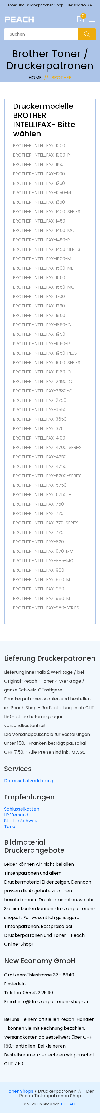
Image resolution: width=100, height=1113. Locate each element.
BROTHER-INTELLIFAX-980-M (41, 598)
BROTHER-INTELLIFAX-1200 (39, 174)
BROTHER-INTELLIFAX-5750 (40, 485)
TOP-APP (69, 1104)
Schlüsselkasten (21, 809)
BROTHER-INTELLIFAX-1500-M (42, 259)
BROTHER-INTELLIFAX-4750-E (42, 466)
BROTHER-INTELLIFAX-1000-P (41, 155)
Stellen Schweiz (21, 820)
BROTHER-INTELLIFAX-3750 (39, 428)
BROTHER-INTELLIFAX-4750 (40, 457)
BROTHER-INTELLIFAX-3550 (40, 410)
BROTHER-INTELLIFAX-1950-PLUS (45, 353)
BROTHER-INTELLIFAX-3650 (40, 419)
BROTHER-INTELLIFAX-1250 (39, 183)
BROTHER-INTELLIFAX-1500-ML (43, 268)
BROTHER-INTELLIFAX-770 (38, 513)
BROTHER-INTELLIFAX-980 (38, 589)
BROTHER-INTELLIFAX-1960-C (42, 372)
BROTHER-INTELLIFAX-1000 (39, 145)
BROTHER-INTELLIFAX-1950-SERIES (46, 362)
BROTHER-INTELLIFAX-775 (38, 532)
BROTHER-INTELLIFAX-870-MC (43, 551)
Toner (10, 826)
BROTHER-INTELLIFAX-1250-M (42, 193)
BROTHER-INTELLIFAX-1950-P (41, 344)
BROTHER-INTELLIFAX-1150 (38, 164)
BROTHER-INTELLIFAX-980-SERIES (46, 608)
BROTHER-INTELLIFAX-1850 (39, 315)
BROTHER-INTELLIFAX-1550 (39, 278)
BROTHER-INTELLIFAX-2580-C (42, 391)
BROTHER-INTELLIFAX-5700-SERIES (47, 476)
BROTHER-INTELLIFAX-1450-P (41, 240)
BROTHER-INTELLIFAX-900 (38, 570)
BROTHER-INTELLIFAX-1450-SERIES (46, 249)
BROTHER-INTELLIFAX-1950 (39, 334)
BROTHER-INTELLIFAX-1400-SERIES (46, 212)
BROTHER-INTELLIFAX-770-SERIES (46, 523)
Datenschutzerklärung (28, 781)
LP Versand (16, 815)
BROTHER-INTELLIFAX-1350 (39, 202)
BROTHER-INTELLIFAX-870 (38, 542)
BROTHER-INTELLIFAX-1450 (39, 221)
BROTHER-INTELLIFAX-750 (38, 504)
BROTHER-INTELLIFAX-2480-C (42, 381)
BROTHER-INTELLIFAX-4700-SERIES (47, 447)
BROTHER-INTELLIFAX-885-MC (43, 561)
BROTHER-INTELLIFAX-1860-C (42, 325)
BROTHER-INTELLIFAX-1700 (39, 296)
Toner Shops (19, 1091)
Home (35, 77)
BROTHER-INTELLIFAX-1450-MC (43, 230)
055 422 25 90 (37, 993)
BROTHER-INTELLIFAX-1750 (39, 306)
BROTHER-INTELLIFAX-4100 (39, 438)
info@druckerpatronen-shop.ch (52, 1001)
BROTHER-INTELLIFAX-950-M (41, 579)
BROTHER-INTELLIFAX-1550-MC (43, 287)
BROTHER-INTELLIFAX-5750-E (42, 495)
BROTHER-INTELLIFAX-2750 (39, 400)
